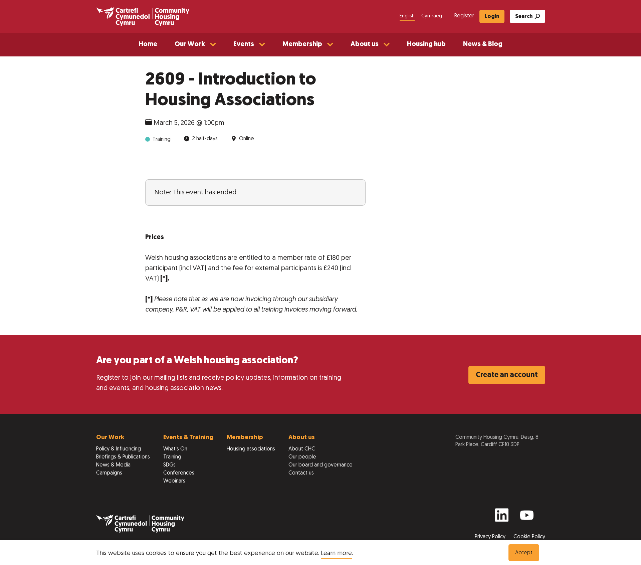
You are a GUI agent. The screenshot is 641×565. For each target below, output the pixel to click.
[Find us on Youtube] (526, 518)
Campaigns (109, 473)
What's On (175, 449)
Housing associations (251, 449)
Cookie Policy (529, 537)
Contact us (301, 473)
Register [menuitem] (464, 16)
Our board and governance (320, 465)
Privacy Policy (491, 537)
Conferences (178, 473)
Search (523, 16)
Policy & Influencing (118, 449)
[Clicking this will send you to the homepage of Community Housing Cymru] (142, 16)
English (407, 16)
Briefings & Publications (123, 457)
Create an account (507, 375)
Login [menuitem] (492, 16)
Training (172, 457)
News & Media (113, 465)
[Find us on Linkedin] (501, 518)
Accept (523, 553)
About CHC (301, 449)
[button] (195, 44)
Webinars (174, 481)
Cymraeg (431, 16)
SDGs (169, 465)
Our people (302, 457)
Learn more (336, 553)
